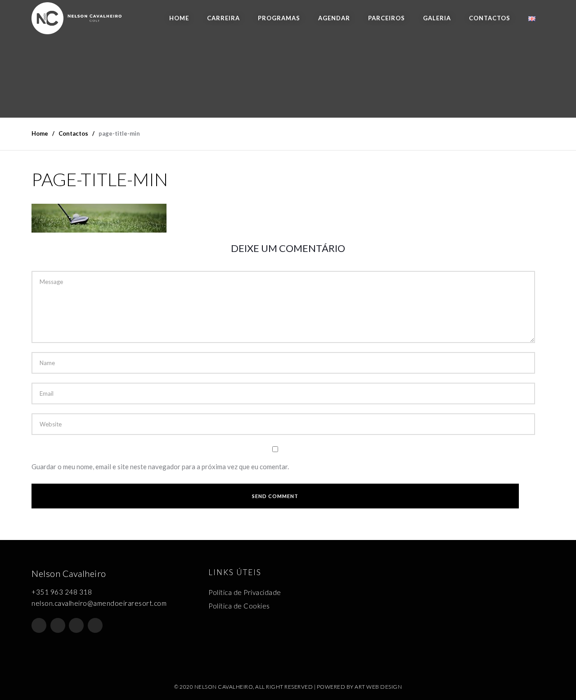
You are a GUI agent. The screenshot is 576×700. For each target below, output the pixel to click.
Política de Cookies (239, 606)
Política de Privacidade (244, 592)
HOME (179, 18)
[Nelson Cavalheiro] (77, 18)
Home (40, 133)
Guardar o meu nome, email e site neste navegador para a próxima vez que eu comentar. (160, 466)
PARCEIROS (386, 18)
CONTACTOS (489, 18)
